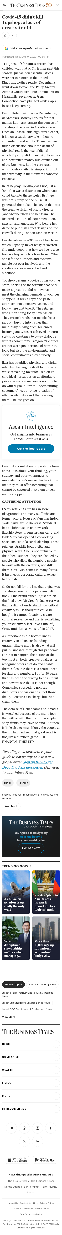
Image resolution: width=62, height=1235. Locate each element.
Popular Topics (13, 984)
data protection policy (31, 1214)
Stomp (31, 1192)
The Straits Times (18, 1181)
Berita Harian (31, 1186)
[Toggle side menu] (4, 5)
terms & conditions (23, 1208)
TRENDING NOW (15, 866)
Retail (8, 782)
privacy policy (47, 1203)
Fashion (23, 782)
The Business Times (42, 1181)
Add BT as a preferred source (29, 48)
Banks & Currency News (42, 984)
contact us (25, 1203)
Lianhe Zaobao (13, 1186)
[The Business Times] (27, 5)
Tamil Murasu (49, 1186)
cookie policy (42, 1208)
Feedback (11, 806)
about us (13, 1203)
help (35, 1203)
